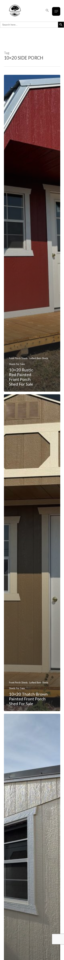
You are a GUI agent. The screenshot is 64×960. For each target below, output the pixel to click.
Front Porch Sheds (18, 358)
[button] (47, 10)
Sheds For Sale (17, 364)
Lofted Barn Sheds (38, 358)
